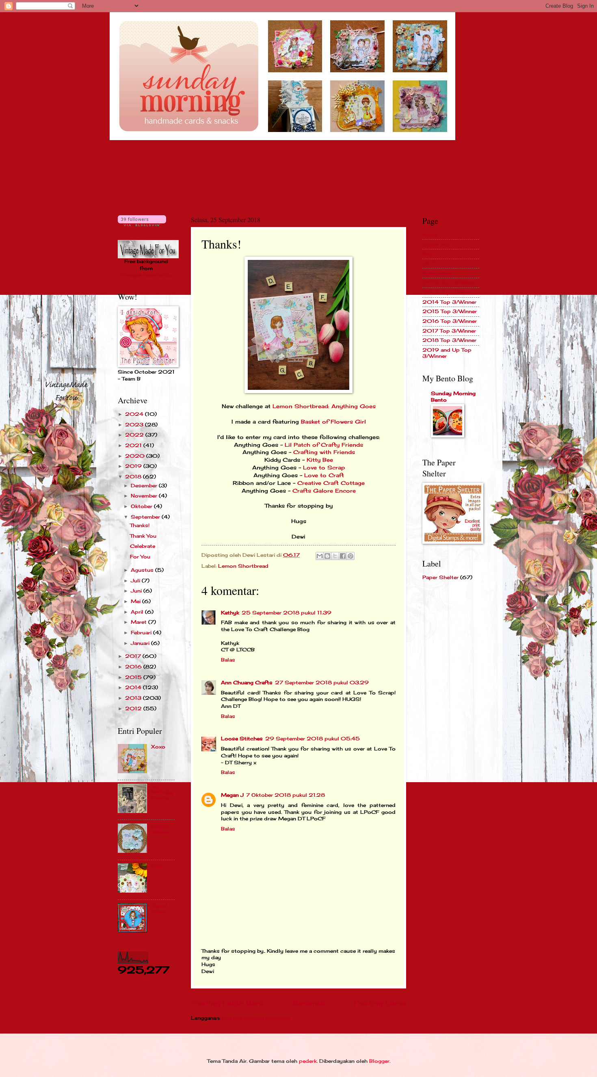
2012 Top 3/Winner (449, 282)
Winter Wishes (160, 829)
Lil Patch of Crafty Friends (324, 445)
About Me (435, 244)
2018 (134, 477)
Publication (437, 273)
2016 (134, 667)
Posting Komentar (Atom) (256, 1018)
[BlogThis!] (327, 556)
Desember (145, 485)
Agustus (143, 570)
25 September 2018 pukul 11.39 (286, 613)
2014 (134, 687)
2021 (134, 445)
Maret (139, 622)
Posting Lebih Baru (227, 1003)
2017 (134, 656)
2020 (135, 456)
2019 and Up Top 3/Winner (447, 353)
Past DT (432, 254)
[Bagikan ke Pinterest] (350, 556)
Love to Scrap (324, 468)
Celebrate (142, 546)
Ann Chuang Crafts (247, 682)
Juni (137, 591)
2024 (135, 414)
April (138, 612)
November (145, 496)
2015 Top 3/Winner (449, 311)
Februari (142, 632)
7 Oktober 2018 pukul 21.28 (285, 795)
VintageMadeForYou (146, 275)
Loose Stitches (242, 738)
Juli (136, 580)
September (146, 517)
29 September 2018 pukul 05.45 (312, 738)
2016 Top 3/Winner (449, 321)
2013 (134, 698)
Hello (158, 866)
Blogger (379, 1061)
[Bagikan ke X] (335, 556)
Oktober (142, 506)
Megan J (232, 795)
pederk (308, 1061)
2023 (135, 425)
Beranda (308, 1003)
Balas (228, 660)
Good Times (159, 909)
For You (140, 557)
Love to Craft (324, 475)
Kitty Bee (320, 460)
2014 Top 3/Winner (449, 302)
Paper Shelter (440, 577)
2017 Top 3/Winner (449, 331)
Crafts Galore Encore (324, 491)
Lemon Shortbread (243, 566)
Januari (141, 643)
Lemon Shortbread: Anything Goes (324, 406)
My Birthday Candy (162, 792)
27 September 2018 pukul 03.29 (322, 682)
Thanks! (139, 525)
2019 (134, 466)
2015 (134, 677)
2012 (134, 708)
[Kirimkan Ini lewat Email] (320, 556)
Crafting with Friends (324, 452)
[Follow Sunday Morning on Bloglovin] (142, 224)
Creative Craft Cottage (331, 483)
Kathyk (230, 613)
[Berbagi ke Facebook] (343, 556)
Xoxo (158, 747)
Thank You (143, 536)
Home (430, 234)
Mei (136, 601)
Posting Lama (380, 1003)
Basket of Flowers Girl (333, 422)
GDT (428, 263)
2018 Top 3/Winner (449, 340)
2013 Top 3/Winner (449, 292)
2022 (135, 435)
